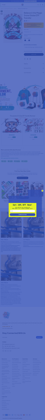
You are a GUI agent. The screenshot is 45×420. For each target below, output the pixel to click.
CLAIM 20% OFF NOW (22, 214)
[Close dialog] (42, 191)
